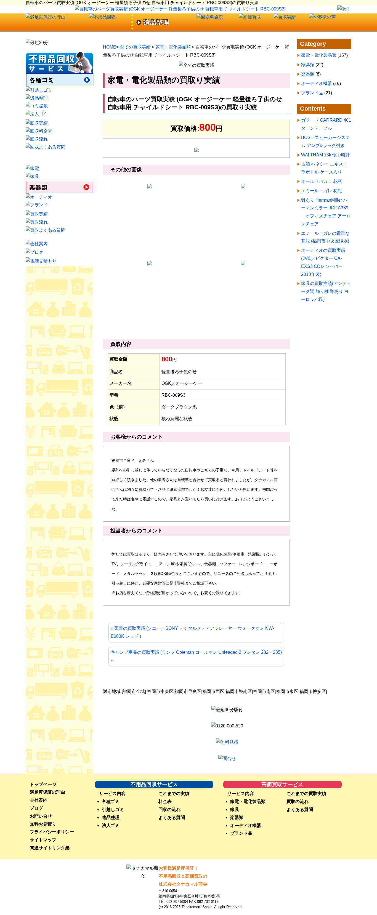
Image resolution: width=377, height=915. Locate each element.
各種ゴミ (111, 801)
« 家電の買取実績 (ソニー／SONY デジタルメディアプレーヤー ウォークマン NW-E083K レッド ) (192, 632)
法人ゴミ (111, 825)
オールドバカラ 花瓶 (321, 181)
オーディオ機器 (316, 83)
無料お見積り (43, 824)
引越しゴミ (113, 809)
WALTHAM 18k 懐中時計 (325, 155)
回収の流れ (169, 809)
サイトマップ (43, 839)
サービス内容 (112, 793)
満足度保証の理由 (47, 792)
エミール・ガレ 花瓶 (321, 190)
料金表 (165, 801)
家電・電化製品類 (173, 47)
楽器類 (307, 74)
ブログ (36, 808)
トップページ (43, 784)
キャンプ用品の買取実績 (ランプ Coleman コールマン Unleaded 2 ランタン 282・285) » (196, 656)
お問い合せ (41, 816)
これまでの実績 (173, 793)
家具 (234, 809)
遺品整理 (111, 817)
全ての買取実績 (135, 47)
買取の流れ (297, 801)
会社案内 (38, 800)
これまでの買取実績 (306, 793)
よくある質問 (171, 817)
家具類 (307, 64)
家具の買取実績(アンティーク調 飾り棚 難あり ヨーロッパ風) (326, 291)
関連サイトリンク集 (50, 847)
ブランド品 (312, 92)
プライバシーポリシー (52, 831)
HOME (109, 47)
